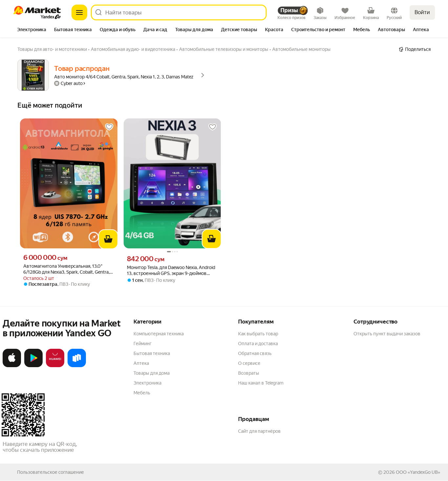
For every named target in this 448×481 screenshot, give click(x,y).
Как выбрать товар (258, 333)
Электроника (147, 383)
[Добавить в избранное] (109, 127)
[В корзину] (108, 239)
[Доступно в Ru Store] (77, 366)
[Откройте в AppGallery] (55, 366)
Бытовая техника (151, 353)
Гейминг (142, 343)
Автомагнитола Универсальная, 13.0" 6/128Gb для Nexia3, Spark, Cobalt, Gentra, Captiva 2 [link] (66, 269)
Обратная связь (255, 353)
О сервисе (249, 363)
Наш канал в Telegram (260, 383)
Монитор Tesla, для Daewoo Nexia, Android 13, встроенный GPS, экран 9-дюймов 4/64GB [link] (171, 270)
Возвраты (248, 373)
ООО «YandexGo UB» (418, 472)
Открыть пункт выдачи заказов (387, 333)
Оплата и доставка (258, 343)
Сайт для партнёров (259, 431)
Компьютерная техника (158, 333)
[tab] (31, 30)
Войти (422, 12)
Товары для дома (151, 373)
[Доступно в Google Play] (33, 366)
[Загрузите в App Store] (12, 366)
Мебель (141, 392)
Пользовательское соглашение (50, 472)
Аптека (141, 363)
